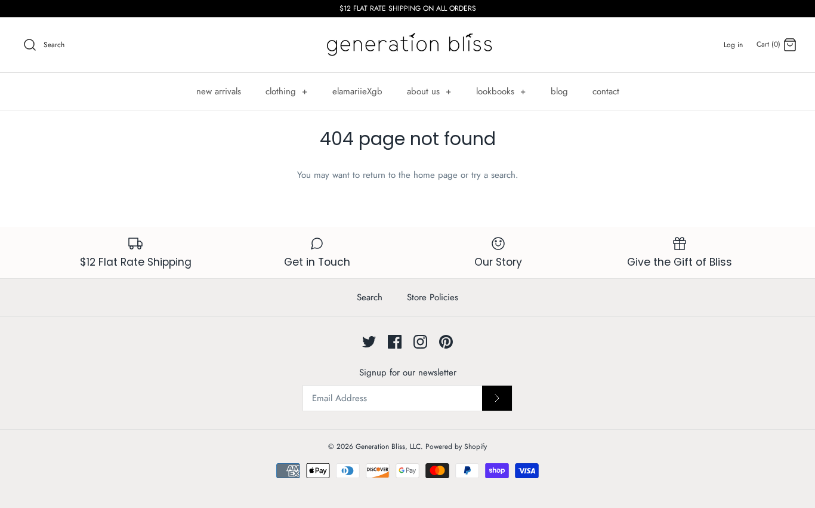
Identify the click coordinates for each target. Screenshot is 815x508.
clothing (287, 91)
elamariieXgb (357, 91)
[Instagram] (420, 342)
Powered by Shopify (456, 446)
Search (369, 297)
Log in (733, 44)
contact (605, 91)
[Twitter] (369, 342)
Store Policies (432, 297)
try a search (493, 174)
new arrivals (218, 91)
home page (435, 174)
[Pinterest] (446, 342)
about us (429, 91)
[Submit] (497, 398)
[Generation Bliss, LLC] (407, 44)
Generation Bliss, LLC (388, 446)
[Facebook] (395, 342)
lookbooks (501, 91)
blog (559, 91)
